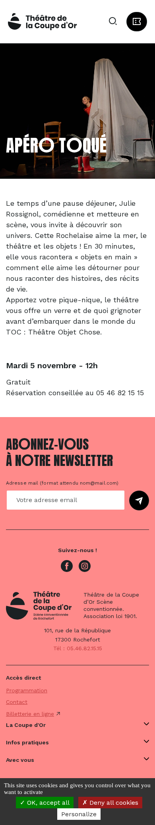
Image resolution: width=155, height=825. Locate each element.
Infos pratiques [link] (27, 742)
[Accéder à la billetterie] (136, 22)
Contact (16, 702)
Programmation (26, 690)
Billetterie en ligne (30, 714)
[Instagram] (85, 565)
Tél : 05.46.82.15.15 (77, 648)
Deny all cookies (112, 802)
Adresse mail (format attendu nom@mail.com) (62, 483)
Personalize (79, 814)
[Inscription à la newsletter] (139, 500)
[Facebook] (67, 565)
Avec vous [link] (20, 760)
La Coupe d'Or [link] (26, 725)
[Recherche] (112, 21)
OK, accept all (47, 802)
